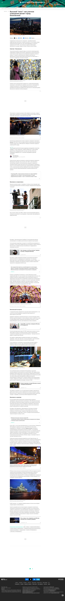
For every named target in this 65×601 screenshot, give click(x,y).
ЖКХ (24, 526)
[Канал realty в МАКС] (27, 579)
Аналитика (20, 582)
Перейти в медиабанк (22, 35)
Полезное (29, 582)
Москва (28, 526)
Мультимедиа (45, 582)
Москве (11, 142)
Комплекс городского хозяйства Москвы (16, 528)
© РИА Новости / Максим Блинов (14, 35)
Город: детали (34, 582)
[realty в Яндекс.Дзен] (30, 579)
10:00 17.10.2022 (4, 8)
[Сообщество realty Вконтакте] (34, 579)
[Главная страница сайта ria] (25, 2)
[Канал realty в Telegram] (38, 579)
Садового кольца (28, 428)
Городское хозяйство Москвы (34, 526)
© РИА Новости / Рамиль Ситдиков (14, 80)
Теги (49, 582)
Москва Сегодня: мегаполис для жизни (16, 526)
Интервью (25, 582)
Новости (16, 582)
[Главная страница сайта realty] (32, 2)
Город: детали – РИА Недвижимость (15, 531)
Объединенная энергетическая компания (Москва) (32, 528)
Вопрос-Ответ (39, 582)
